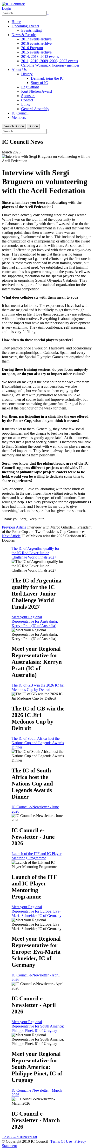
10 (21, 1137)
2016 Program (32, 48)
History (27, 74)
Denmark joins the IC (47, 78)
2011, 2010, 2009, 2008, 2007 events (49, 61)
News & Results (24, 35)
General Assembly (35, 109)
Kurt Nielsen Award (36, 91)
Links (25, 104)
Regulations (30, 87)
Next (27, 1137)
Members (19, 117)
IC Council (20, 113)
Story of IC (39, 83)
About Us (19, 70)
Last (34, 1137)
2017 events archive (36, 39)
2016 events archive (36, 43)
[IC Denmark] (13, 4)
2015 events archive (36, 52)
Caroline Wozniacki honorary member (50, 65)
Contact (27, 100)
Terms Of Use (61, 1141)
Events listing (31, 30)
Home (16, 22)
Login (6, 8)
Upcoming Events (25, 26)
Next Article (11, 536)
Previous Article (14, 527)
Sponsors (28, 96)
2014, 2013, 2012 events (40, 56)
